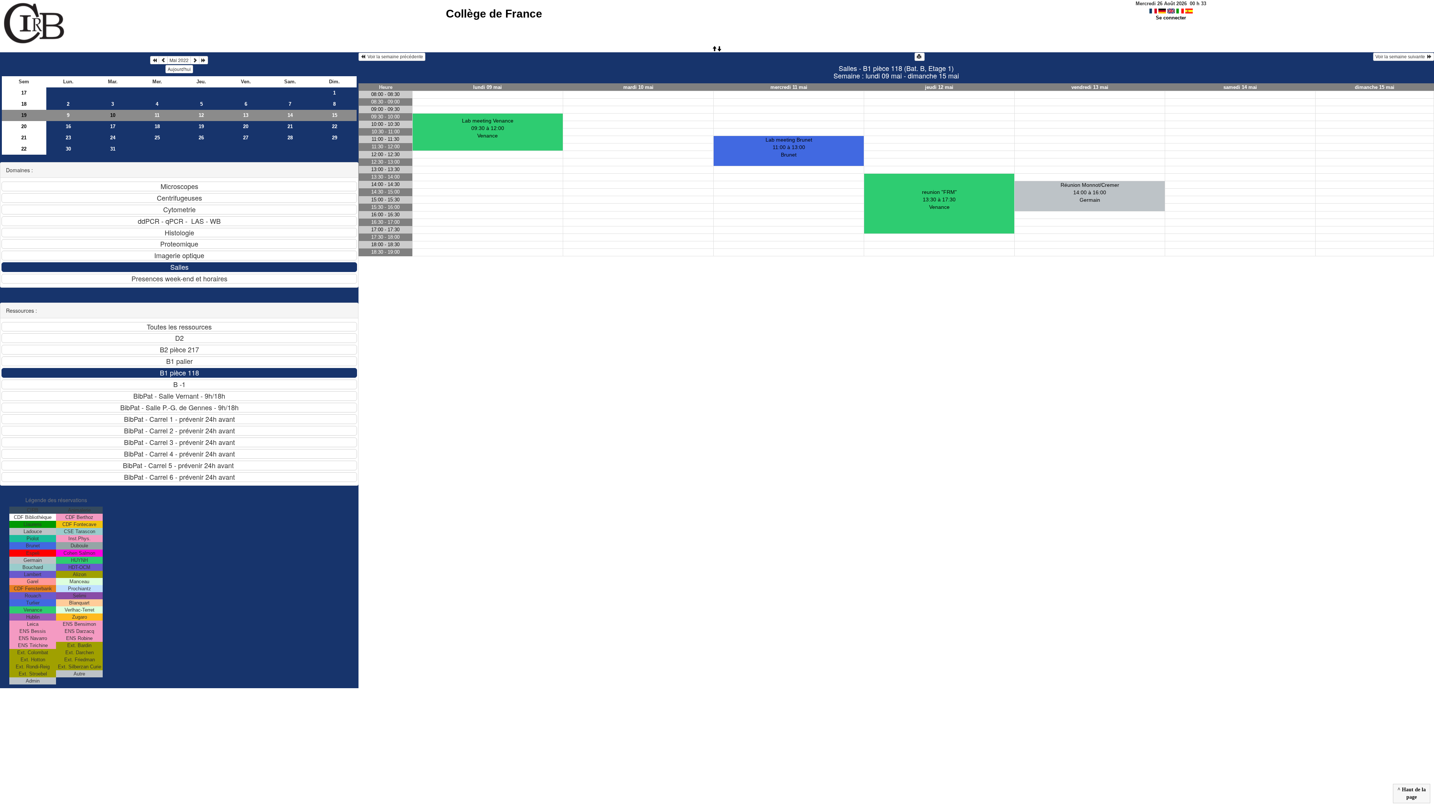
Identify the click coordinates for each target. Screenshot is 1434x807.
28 (290, 137)
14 (290, 115)
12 (201, 115)
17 (24, 93)
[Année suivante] (203, 60)
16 (68, 126)
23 (68, 137)
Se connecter (1171, 18)
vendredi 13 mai (1089, 87)
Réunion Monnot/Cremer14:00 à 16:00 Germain (1090, 192)
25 (157, 137)
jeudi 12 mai (939, 87)
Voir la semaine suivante (1401, 56)
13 (245, 115)
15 (334, 115)
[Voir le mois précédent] (163, 60)
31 (112, 149)
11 (157, 115)
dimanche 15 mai (1374, 87)
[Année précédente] (154, 60)
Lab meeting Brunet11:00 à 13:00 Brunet (789, 147)
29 (334, 137)
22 (334, 126)
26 (201, 137)
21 (290, 126)
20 (24, 126)
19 (24, 115)
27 (245, 137)
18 (24, 104)
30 (68, 149)
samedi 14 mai (1240, 87)
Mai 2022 (179, 60)
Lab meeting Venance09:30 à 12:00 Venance (487, 128)
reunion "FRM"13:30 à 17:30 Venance (939, 199)
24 (112, 137)
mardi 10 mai (638, 87)
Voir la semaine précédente (394, 56)
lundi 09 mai (487, 87)
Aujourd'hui (179, 69)
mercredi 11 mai (788, 87)
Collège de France (494, 13)
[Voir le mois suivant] (194, 60)
